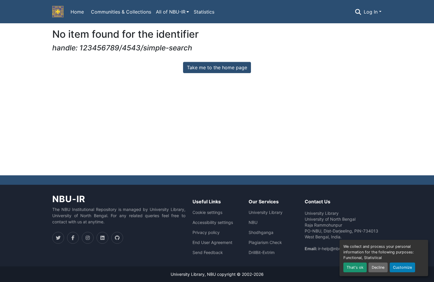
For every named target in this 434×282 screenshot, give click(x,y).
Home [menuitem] (77, 12)
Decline (378, 267)
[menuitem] (172, 12)
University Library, (189, 274)
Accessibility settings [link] (212, 222)
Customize (402, 267)
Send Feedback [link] (207, 252)
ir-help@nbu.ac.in (335, 248)
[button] (57, 12)
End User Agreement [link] (212, 242)
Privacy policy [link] (206, 232)
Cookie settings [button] (207, 212)
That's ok (355, 267)
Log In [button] (371, 12)
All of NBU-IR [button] (170, 12)
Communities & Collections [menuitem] (121, 12)
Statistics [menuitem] (204, 12)
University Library (266, 212)
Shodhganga (261, 232)
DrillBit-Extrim (262, 252)
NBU (253, 222)
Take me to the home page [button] (217, 67)
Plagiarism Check (265, 242)
